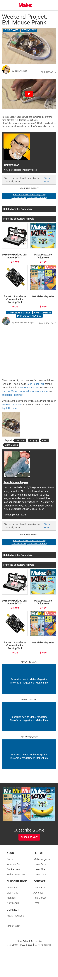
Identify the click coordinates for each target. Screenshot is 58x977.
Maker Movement (16, 874)
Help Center (39, 897)
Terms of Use (36, 941)
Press (36, 902)
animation (20, 440)
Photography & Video (29, 315)
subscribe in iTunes (12, 394)
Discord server (47, 180)
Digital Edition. (9, 408)
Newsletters (13, 902)
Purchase (12, 887)
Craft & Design (42, 312)
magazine (42, 859)
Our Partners (13, 869)
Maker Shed (39, 869)
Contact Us (39, 887)
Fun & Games (11, 30)
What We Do (13, 864)
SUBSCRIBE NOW (29, 837)
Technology (29, 30)
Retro (44, 440)
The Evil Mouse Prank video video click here (25, 391)
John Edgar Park (36, 383)
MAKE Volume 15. (29, 387)
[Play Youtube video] (29, 94)
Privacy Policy (22, 941)
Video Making (11, 444)
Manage (11, 897)
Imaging (33, 440)
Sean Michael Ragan (16, 482)
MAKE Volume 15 (11, 404)
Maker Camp (40, 874)
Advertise (38, 892)
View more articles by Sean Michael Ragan (24, 508)
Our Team (12, 859)
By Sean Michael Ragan (23, 322)
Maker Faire (39, 864)
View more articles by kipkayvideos (20, 169)
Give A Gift (12, 892)
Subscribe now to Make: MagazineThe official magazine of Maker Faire (29, 196)
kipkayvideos (11, 165)
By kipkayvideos (19, 70)
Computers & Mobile (19, 312)
